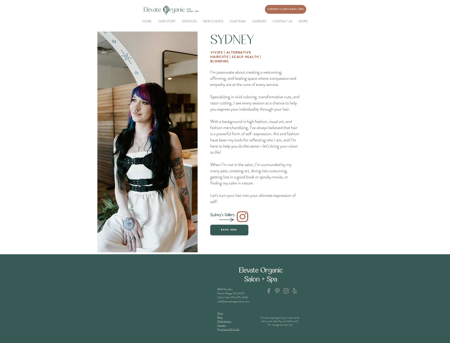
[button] (303, 21)
